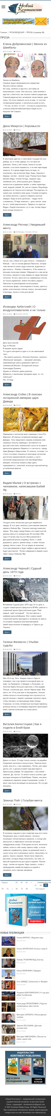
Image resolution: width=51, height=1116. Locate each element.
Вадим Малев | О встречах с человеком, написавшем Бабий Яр (24, 486)
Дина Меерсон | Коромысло (21, 126)
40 (26, 883)
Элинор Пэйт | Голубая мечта (22, 800)
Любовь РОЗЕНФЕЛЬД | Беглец (30, 960)
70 (22, 889)
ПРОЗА (18, 51)
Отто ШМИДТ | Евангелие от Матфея (32, 982)
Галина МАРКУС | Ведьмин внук (30, 938)
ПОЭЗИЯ (28, 232)
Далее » (7, 116)
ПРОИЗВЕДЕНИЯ (16, 32)
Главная (3, 32)
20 (16, 883)
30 (21, 883)
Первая (5, 883)
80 (27, 889)
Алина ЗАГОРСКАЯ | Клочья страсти (32, 949)
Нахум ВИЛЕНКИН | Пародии (29, 971)
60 (17, 889)
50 (3, 889)
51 (8, 889)
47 (36, 885)
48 (41, 885)
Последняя (40, 889)
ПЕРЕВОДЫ (20, 232)
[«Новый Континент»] (25, 8)
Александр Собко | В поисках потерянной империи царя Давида (22, 398)
